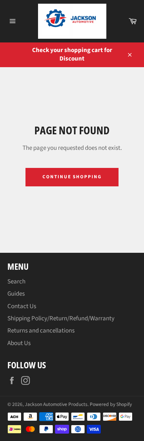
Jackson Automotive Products (56, 404)
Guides (16, 293)
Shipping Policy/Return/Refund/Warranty (60, 318)
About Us (19, 343)
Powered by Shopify (111, 404)
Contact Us (21, 306)
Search (16, 281)
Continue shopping (72, 176)
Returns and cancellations (41, 330)
